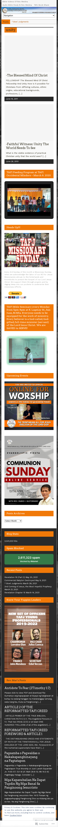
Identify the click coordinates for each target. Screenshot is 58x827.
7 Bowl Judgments (13, 583)
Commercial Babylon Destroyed (19, 580)
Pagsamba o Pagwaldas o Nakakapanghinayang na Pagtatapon (22, 757)
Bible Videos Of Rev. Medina (15, 2)
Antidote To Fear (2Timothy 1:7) (27, 688)
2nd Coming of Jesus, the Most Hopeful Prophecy (28, 586)
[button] (22, 208)
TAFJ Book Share (41, 5)
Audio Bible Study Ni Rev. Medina (17, 5)
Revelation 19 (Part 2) (14, 577)
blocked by (31, 560)
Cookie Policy (16, 815)
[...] (20, 93)
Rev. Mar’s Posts (16, 680)
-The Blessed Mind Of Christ (27, 75)
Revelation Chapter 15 (14, 592)
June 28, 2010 (12, 161)
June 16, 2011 (12, 99)
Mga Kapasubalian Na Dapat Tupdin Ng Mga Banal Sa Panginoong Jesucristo (25, 783)
